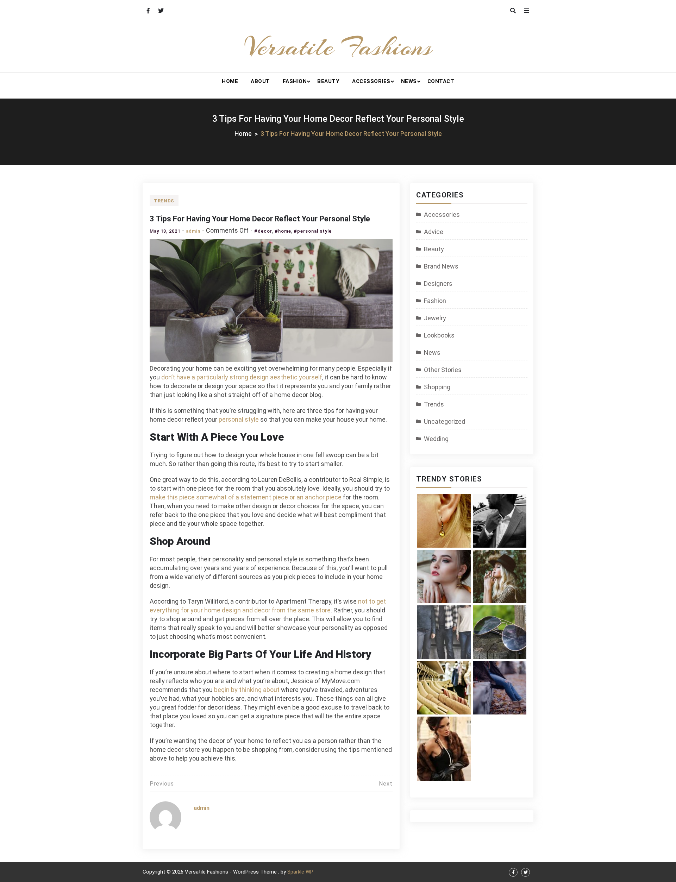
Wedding (436, 438)
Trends (164, 200)
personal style (239, 419)
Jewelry (435, 318)
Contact (441, 81)
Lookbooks (439, 335)
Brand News (441, 266)
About (260, 81)
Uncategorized (444, 421)
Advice (433, 231)
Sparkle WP (300, 872)
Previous (162, 783)
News (409, 81)
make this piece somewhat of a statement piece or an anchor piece (246, 497)
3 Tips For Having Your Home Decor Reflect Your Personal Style (260, 218)
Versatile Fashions (338, 46)
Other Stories (443, 369)
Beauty (328, 81)
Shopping (437, 387)
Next (386, 783)
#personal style (313, 231)
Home (230, 81)
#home (283, 231)
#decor (263, 231)
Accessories (371, 81)
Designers (438, 283)
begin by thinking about (247, 689)
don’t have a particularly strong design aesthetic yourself (241, 377)
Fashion (295, 81)
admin (193, 231)
